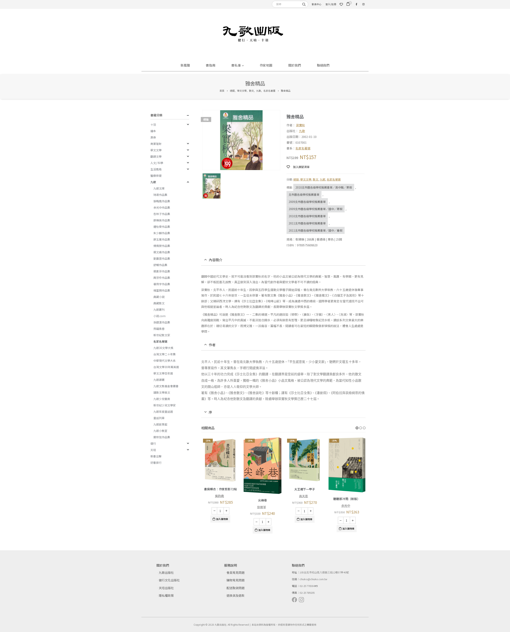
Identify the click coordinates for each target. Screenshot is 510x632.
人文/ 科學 (156, 163)
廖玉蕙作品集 (161, 239)
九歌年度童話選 (163, 412)
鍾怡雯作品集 (161, 227)
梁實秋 (300, 125)
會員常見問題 (235, 572)
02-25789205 (307, 593)
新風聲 (185, 65)
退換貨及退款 (235, 595)
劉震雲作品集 (161, 258)
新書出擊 (156, 456)
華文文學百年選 (163, 373)
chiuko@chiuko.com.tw (313, 579)
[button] (357, 428)
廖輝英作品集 (161, 220)
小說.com (159, 316)
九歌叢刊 (159, 310)
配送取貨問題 (235, 588)
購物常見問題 (235, 580)
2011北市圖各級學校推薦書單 (307, 223)
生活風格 (156, 169)
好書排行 (156, 463)
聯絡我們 (323, 65)
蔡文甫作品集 (161, 252)
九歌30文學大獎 (163, 348)
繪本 (153, 131)
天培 (153, 450)
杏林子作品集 (161, 214)
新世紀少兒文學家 (164, 405)
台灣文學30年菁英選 (166, 367)
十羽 (153, 125)
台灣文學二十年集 (164, 354)
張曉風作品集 (161, 201)
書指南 (210, 65)
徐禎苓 (261, 507)
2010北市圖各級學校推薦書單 (307, 216)
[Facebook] (356, 4)
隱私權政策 (166, 595)
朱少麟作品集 (161, 233)
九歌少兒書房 (161, 399)
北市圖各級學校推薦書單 (304, 195)
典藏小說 (159, 297)
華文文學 (305, 179)
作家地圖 (266, 65)
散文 (315, 179)
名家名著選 (302, 148)
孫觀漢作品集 (161, 322)
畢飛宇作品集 (161, 284)
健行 (153, 443)
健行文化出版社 (169, 580)
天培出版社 (166, 588)
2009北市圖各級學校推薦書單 (307, 202)
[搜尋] (304, 4)
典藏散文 (159, 303)
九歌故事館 (160, 424)
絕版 (296, 179)
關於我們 (294, 65)
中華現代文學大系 (164, 361)
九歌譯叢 (159, 380)
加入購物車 (222, 519)
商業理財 (156, 144)
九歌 (302, 131)
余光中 (345, 505)
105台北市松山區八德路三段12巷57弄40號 (324, 572)
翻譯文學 (156, 156)
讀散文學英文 (161, 392)
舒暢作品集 (160, 265)
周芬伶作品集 (161, 278)
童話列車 (159, 418)
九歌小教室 (160, 431)
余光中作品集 (161, 207)
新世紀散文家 (161, 335)
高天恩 (303, 496)
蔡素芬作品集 (161, 271)
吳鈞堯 (219, 496)
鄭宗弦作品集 (161, 437)
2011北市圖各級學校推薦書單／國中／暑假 (315, 230)
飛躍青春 (159, 329)
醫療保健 (156, 176)
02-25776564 (307, 586)
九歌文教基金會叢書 (165, 386)
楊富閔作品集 (161, 290)
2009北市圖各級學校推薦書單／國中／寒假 (315, 209)
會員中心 (316, 4)
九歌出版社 (166, 572)
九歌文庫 (159, 188)
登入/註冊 (331, 4)
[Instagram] (363, 4)
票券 (153, 137)
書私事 (236, 65)
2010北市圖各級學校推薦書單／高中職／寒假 (323, 187)
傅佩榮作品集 (161, 246)
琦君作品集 (160, 195)
